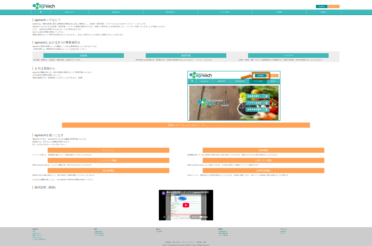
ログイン (333, 6)
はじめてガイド (37, 237)
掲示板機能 (108, 170)
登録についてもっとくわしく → (186, 125)
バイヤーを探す (225, 12)
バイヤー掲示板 (223, 235)
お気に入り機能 (263, 160)
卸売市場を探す (170, 12)
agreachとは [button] (69, 12)
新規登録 (321, 6)
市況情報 (279, 12)
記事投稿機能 (263, 170)
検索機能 (263, 150)
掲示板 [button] (323, 12)
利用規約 (199, 242)
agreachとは (36, 233)
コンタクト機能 (108, 160)
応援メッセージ (37, 235)
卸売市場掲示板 (223, 233)
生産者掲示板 (222, 231)
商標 (204, 242)
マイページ (108, 150)
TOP (33, 231)
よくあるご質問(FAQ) (39, 239)
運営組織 (168, 242)
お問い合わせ (176, 242)
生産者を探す (116, 12)
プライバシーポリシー (188, 242)
